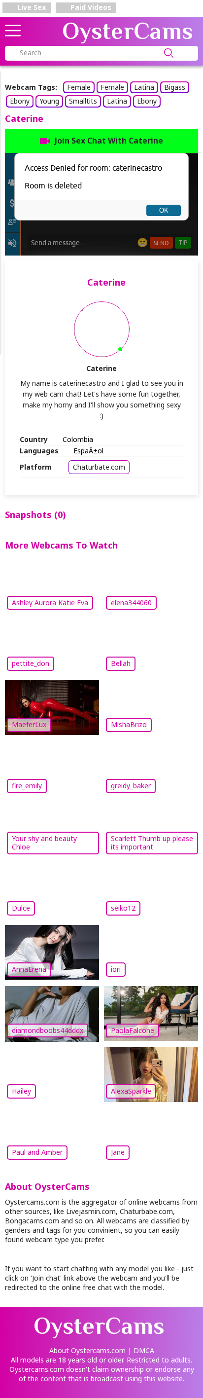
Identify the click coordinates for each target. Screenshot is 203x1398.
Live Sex (30, 7)
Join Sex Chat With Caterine (109, 140)
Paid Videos (89, 7)
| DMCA (141, 1350)
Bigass (174, 87)
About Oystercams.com (87, 1350)
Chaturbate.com (99, 467)
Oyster (127, 31)
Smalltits (83, 101)
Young (49, 101)
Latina (144, 87)
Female (79, 87)
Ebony (20, 101)
